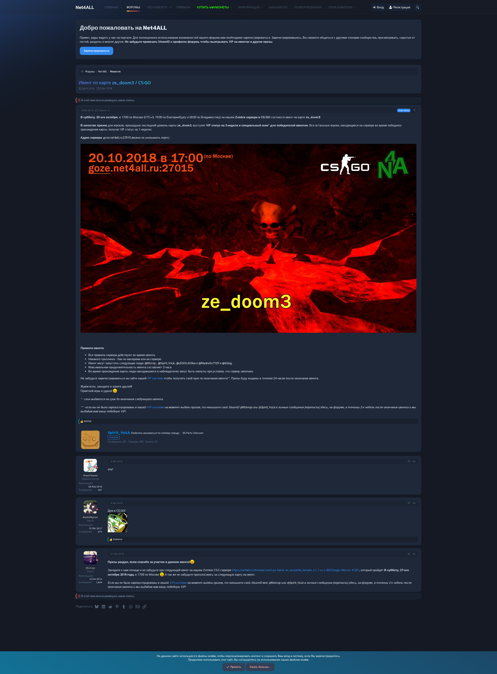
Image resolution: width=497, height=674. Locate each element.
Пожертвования (307, 7)
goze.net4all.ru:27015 (117, 138)
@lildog (227, 363)
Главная (111, 7)
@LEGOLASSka (185, 363)
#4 (414, 553)
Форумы (133, 7)
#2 (414, 461)
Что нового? (157, 7)
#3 (414, 503)
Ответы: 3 (103, 110)
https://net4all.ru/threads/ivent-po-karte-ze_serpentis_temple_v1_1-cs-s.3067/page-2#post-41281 (295, 570)
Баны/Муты (278, 7)
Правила (183, 7)
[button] (120, 7)
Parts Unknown (194, 433)
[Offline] (97, 468)
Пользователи (340, 7)
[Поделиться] (414, 110)
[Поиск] (417, 7)
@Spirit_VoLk (166, 363)
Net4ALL (85, 7)
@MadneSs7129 (209, 363)
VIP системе (155, 378)
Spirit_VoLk (88, 88)
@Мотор (150, 363)
